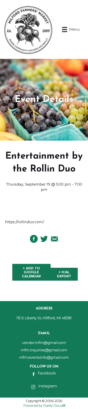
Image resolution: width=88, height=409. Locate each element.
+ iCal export (64, 274)
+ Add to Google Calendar (31, 272)
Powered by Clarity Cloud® (44, 406)
